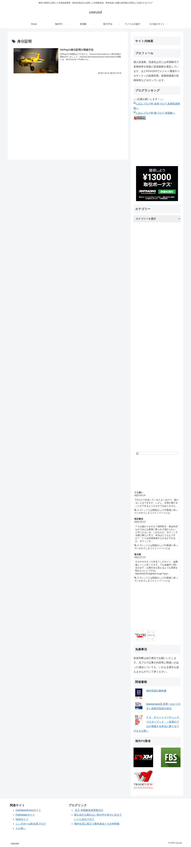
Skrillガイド (22, 819)
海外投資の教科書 (156, 690)
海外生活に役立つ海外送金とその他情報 (96, 823)
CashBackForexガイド (28, 810)
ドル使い (21, 828)
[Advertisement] (68, 117)
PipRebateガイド (25, 814)
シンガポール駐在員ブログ (31, 823)
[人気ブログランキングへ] (140, 117)
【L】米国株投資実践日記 (88, 810)
